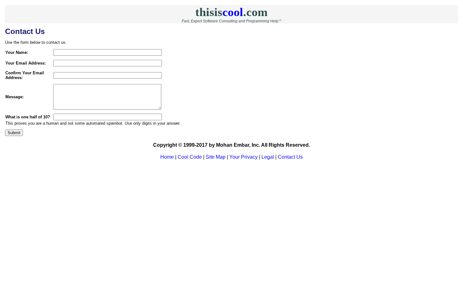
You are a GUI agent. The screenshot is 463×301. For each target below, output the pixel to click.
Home (167, 157)
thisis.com (231, 12)
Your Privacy (243, 157)
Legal (267, 157)
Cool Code (190, 157)
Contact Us (290, 157)
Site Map (216, 157)
